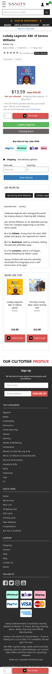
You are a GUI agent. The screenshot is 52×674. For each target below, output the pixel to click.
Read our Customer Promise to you (26, 659)
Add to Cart (16, 338)
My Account (8, 500)
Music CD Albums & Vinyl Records (19, 455)
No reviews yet (26, 53)
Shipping (7, 545)
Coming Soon (9, 517)
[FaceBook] (6, 584)
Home (6, 496)
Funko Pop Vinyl (10, 429)
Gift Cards (8, 513)
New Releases (9, 522)
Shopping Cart (10, 509)
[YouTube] (24, 584)
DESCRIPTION (10, 206)
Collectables (9, 421)
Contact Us (8, 562)
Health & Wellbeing (12, 442)
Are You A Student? (12, 530)
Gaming (7, 438)
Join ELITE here (33, 109)
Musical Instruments (13, 460)
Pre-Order (32, 115)
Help (5, 554)
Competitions (9, 526)
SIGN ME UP (39, 393)
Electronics (8, 425)
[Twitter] (12, 584)
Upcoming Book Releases (19, 195)
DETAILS (22, 206)
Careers (6, 549)
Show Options (26, 177)
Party (5, 468)
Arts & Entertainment (26, 25)
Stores (6, 566)
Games (6, 434)
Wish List (7, 504)
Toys (5, 477)
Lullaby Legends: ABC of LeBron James (15, 305)
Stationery (8, 473)
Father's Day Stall (26, 28)
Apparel (7, 412)
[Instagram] (18, 584)
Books (7, 25)
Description (8, 59)
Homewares (8, 447)
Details (18, 59)
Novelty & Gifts (10, 464)
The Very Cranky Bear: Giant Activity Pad (37, 305)
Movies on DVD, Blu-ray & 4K (16, 451)
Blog (5, 558)
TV (4, 481)
